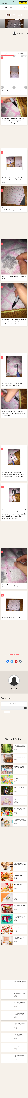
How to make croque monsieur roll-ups (19, 874)
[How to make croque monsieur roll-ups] (7, 876)
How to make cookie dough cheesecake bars (20, 864)
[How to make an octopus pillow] (7, 1047)
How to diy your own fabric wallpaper (19, 938)
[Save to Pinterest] (16, 661)
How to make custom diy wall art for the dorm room (19, 917)
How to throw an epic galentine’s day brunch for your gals (19, 907)
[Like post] (10, 654)
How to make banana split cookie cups (19, 927)
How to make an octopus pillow (18, 1045)
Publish (25, 708)
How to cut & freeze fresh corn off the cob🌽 (19, 746)
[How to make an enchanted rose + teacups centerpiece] (7, 887)
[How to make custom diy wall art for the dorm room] (7, 918)
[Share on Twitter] (11, 661)
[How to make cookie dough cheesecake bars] (7, 866)
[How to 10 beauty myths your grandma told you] (7, 984)
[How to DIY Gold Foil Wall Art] (7, 800)
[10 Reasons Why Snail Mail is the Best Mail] (7, 769)
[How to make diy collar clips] (7, 897)
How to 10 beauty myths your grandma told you (20, 982)
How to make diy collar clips (19, 895)
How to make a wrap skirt (19, 1056)
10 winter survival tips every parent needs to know (19, 789)
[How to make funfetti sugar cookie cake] (7, 1005)
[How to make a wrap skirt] (7, 1058)
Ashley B (14, 689)
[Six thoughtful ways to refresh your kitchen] (7, 1026)
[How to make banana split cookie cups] (7, 929)
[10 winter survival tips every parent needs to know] (7, 790)
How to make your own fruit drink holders (19, 809)
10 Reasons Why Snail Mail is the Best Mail (19, 767)
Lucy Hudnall (18, 749)
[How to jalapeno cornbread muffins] (7, 1037)
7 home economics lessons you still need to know (20, 993)
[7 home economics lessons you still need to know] (7, 994)
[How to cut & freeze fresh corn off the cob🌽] (7, 748)
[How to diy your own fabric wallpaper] (7, 940)
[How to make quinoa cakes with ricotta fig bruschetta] (7, 1015)
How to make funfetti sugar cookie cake (19, 1003)
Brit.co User (20, 33)
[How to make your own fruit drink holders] (7, 811)
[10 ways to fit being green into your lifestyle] (7, 822)
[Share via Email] (20, 661)
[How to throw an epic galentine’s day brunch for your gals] (7, 908)
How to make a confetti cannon (20, 777)
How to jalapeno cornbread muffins (18, 1035)
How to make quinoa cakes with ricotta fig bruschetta (19, 1014)
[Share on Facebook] (7, 661)
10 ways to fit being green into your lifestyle (20, 820)
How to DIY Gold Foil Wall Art (19, 798)
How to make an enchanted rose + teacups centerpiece (19, 886)
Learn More (22, 2)
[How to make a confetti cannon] (7, 779)
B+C (16, 759)
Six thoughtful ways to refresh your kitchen (19, 1024)
